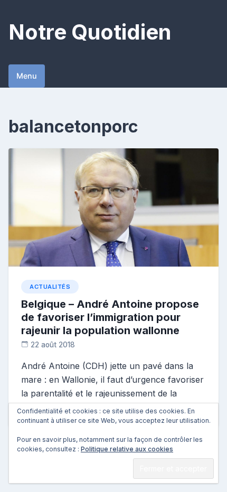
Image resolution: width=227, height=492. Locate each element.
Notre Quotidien (89, 32)
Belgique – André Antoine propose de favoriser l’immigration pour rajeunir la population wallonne (110, 317)
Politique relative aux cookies (127, 449)
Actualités (50, 286)
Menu (26, 75)
